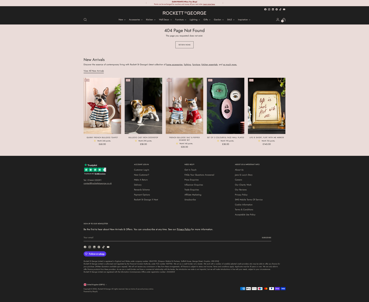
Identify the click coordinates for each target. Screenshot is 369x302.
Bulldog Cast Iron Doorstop (143, 137)
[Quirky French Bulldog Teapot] (102, 106)
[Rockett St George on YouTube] (284, 9)
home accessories (174, 64)
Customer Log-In (141, 169)
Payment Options (142, 194)
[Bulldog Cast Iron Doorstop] (143, 106)
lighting (187, 64)
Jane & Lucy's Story (244, 174)
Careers (238, 179)
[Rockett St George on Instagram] (269, 9)
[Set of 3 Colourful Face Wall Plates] (225, 106)
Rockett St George (104, 289)
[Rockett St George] (184, 13)
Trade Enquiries (191, 189)
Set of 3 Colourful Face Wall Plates (225, 137)
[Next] (223, 3)
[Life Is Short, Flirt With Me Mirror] (266, 106)
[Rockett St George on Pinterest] (276, 9)
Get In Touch (190, 169)
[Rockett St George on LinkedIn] (273, 9)
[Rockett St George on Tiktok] (280, 9)
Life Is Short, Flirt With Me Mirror (267, 137)
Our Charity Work (243, 184)
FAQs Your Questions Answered (199, 174)
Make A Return (141, 179)
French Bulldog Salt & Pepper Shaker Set (184, 138)
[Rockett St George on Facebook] (265, 9)
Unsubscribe (190, 199)
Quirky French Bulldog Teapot (102, 137)
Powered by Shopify (91, 291)
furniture (196, 64)
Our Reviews (241, 189)
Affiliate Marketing (192, 194)
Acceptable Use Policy (245, 214)
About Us (239, 169)
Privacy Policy (241, 194)
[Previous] (146, 3)
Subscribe (266, 237)
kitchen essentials (210, 64)
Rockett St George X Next (146, 199)
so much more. (230, 64)
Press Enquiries (191, 179)
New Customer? (141, 174)
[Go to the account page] (278, 19)
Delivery (138, 184)
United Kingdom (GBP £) (96, 284)
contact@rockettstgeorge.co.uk (98, 183)
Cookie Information (244, 204)
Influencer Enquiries (193, 184)
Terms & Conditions (244, 209)
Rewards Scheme (142, 189)
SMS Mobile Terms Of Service (249, 199)
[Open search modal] (85, 19)
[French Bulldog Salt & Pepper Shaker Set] (184, 106)
